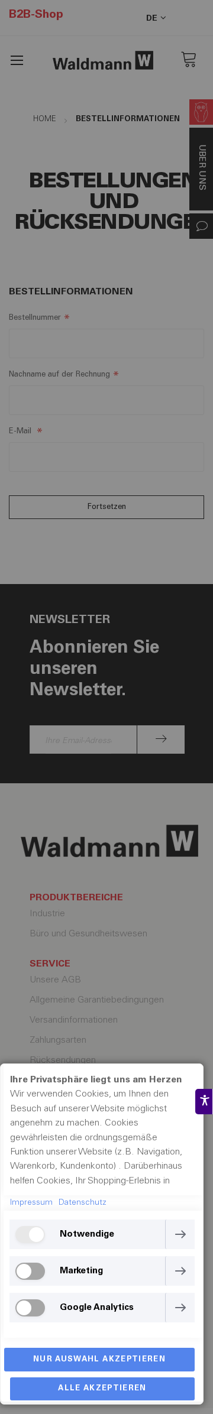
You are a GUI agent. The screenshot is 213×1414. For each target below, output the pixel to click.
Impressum (31, 1203)
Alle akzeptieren (102, 1389)
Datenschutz (82, 1203)
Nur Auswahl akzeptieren (99, 1360)
